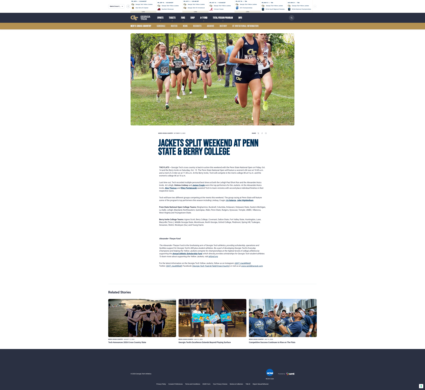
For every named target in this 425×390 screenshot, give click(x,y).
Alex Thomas (171, 188)
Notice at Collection (236, 384)
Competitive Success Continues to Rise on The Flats (272, 342)
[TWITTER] (258, 133)
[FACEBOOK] (262, 133)
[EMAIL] (266, 133)
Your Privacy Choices (220, 384)
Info (240, 17)
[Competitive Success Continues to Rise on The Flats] (283, 318)
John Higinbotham (245, 200)
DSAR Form (206, 384)
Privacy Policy (161, 384)
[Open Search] (291, 18)
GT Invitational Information (245, 26)
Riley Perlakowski (189, 188)
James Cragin (198, 185)
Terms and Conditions (192, 384)
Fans (183, 17)
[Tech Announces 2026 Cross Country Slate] (142, 318)
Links (143, 11)
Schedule (161, 26)
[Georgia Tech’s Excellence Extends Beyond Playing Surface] (212, 318)
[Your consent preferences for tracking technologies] (421, 386)
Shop (192, 17)
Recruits (197, 26)
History (223, 26)
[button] (128, 6)
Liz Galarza (231, 200)
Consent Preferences (175, 384)
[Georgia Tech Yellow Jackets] (140, 17)
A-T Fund (203, 17)
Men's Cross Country (165, 133)
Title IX (248, 384)
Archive (210, 26)
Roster (174, 26)
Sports (160, 17)
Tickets (172, 17)
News (185, 26)
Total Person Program (223, 17)
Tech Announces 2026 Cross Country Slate (127, 342)
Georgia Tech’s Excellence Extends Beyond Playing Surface (205, 342)
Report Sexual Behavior (261, 384)
